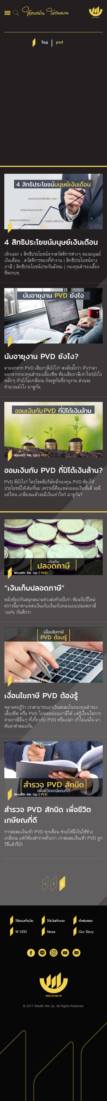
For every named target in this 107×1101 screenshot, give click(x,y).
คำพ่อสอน (85, 920)
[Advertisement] (53, 109)
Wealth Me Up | (30, 227)
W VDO (21, 931)
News (51, 931)
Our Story (86, 931)
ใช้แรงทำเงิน (24, 920)
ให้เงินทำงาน (55, 920)
